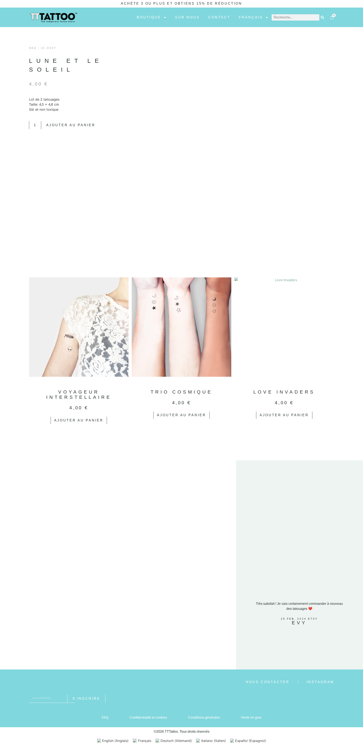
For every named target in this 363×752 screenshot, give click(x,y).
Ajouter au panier (70, 125)
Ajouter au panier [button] (78, 420)
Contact (219, 17)
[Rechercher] (322, 17)
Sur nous (187, 17)
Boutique (149, 17)
